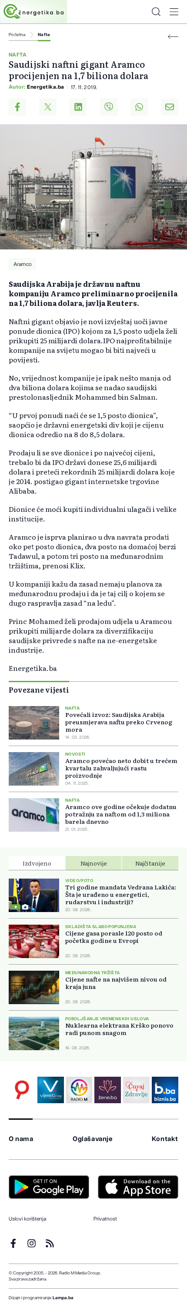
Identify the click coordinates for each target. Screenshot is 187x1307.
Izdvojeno (37, 863)
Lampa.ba (63, 1298)
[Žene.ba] (107, 1090)
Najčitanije (150, 863)
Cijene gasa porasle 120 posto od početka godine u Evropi (113, 936)
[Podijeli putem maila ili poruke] (169, 107)
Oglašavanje (93, 1139)
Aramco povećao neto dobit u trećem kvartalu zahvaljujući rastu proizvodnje (121, 768)
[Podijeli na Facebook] (17, 107)
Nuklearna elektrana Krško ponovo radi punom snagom (119, 1029)
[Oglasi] (22, 1090)
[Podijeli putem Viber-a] (108, 107)
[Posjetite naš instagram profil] (31, 1243)
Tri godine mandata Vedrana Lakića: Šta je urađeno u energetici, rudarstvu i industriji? (120, 894)
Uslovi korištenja (27, 1218)
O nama (21, 1139)
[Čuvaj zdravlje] (136, 1090)
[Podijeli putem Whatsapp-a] (139, 107)
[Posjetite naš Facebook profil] (13, 1243)
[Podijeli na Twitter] (48, 107)
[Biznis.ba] (165, 1090)
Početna (17, 35)
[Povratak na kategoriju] (173, 36)
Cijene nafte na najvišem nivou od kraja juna (116, 982)
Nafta (44, 35)
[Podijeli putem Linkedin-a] (78, 107)
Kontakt (165, 1139)
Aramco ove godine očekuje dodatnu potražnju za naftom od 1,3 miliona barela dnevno (121, 814)
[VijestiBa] (50, 1090)
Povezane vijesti (39, 689)
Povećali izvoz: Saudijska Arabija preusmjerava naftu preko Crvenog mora (118, 722)
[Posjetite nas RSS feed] (49, 1243)
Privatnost (105, 1218)
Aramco (22, 264)
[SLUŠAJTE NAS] (79, 1090)
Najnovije (93, 863)
